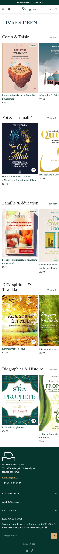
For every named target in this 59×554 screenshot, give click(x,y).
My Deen (32, 544)
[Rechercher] (9, 9)
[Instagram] (27, 550)
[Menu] (3, 9)
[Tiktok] (32, 550)
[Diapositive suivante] (54, 74)
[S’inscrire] (54, 536)
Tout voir (52, 37)
